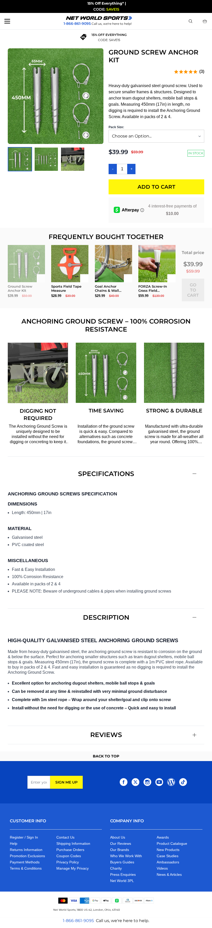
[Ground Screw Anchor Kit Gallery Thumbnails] (46, 159)
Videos (162, 868)
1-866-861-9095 (78, 920)
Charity (116, 868)
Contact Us (65, 837)
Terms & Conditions (26, 868)
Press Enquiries (123, 874)
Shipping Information (73, 843)
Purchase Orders (70, 850)
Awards (163, 837)
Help (13, 843)
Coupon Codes (68, 856)
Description (106, 617)
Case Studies (167, 856)
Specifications (106, 474)
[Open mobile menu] (7, 21)
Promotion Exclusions (27, 856)
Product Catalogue (172, 843)
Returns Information (26, 850)
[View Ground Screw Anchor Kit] (46, 159)
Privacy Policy (67, 862)
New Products (168, 850)
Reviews (106, 735)
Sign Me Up (66, 782)
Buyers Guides (122, 862)
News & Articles (169, 874)
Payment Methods (25, 862)
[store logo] (99, 18)
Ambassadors (168, 862)
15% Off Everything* (105, 3)
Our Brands (119, 850)
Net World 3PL (122, 881)
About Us (117, 837)
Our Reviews (120, 843)
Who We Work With (126, 856)
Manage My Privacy (72, 868)
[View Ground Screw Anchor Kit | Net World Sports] (20, 159)
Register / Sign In (24, 837)
